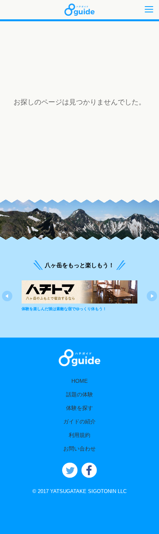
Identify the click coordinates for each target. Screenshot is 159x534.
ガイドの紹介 (79, 421)
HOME (79, 381)
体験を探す (79, 408)
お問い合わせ (79, 448)
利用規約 (79, 435)
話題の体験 (79, 394)
